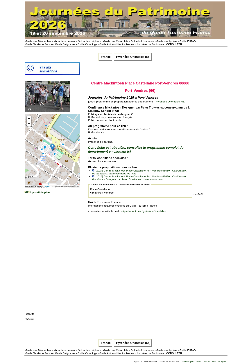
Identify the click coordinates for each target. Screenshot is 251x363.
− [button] (29, 123)
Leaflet (47, 186)
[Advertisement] (52, 257)
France (105, 56)
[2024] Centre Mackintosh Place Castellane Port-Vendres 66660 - (139, 178)
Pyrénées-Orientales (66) (132, 56)
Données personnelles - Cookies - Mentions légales (204, 361)
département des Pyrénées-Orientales (143, 211)
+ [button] (29, 118)
